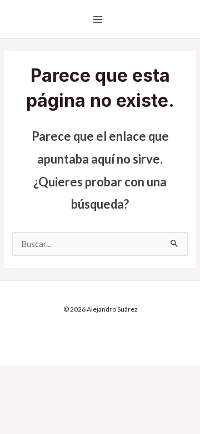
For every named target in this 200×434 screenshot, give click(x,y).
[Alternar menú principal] (97, 19)
